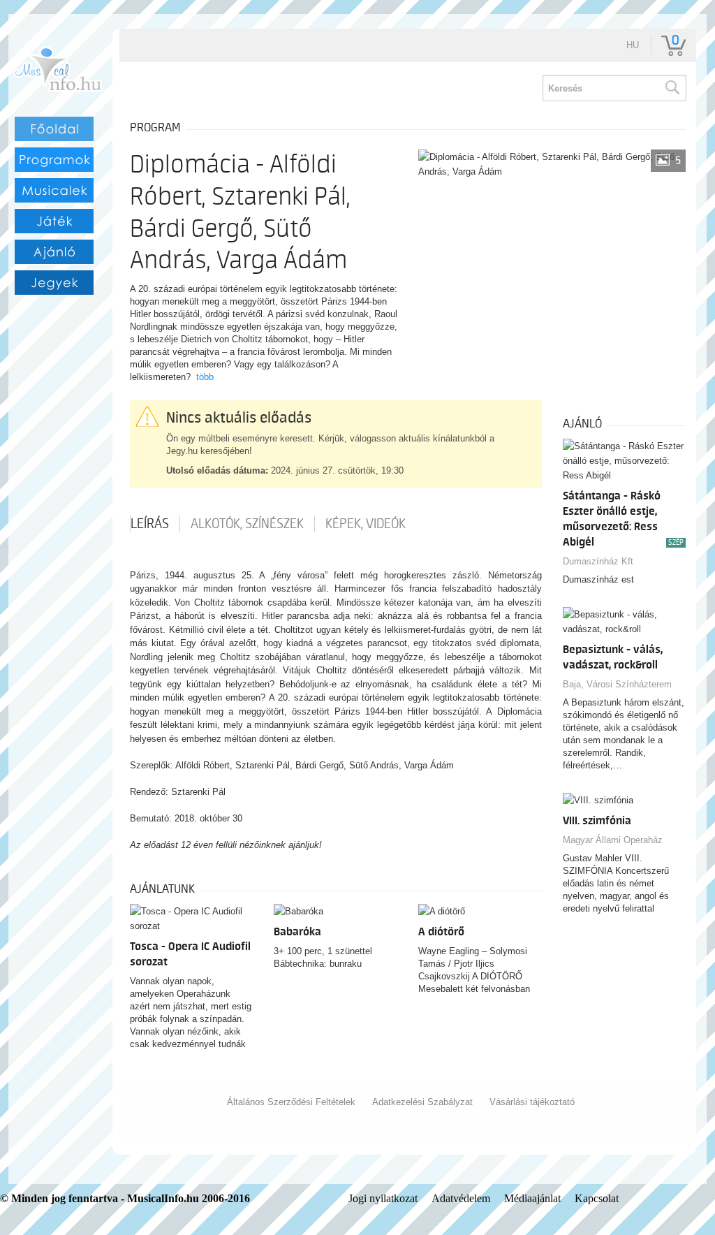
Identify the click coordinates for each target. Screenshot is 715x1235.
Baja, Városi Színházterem (617, 684)
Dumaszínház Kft (598, 561)
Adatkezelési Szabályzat (422, 1102)
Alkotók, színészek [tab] (247, 524)
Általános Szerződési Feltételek (291, 1102)
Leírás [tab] (150, 524)
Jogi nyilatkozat (383, 1198)
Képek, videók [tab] (365, 524)
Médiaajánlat (532, 1198)
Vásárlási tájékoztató (532, 1102)
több (205, 377)
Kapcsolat (597, 1198)
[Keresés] (671, 88)
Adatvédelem (461, 1198)
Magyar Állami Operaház (613, 840)
